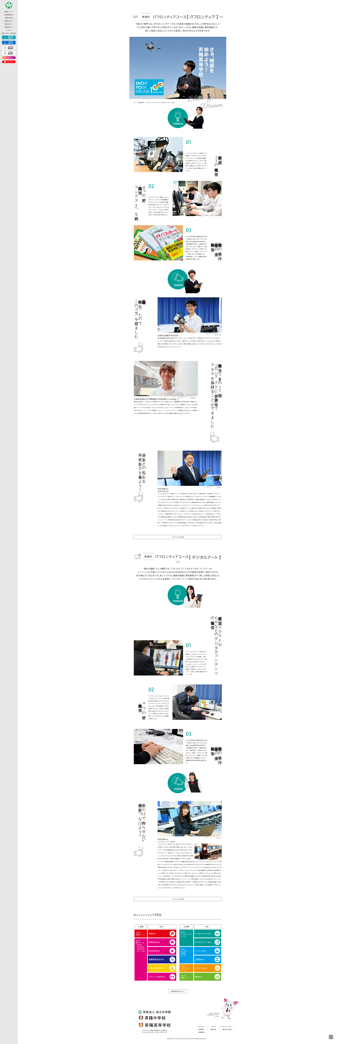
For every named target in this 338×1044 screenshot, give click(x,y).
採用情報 (201, 1029)
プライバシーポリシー (227, 1026)
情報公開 (213, 1029)
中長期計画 (201, 1032)
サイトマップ (201, 1026)
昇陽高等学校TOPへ (178, 991)
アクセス (8, 30)
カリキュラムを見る (178, 537)
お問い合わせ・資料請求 (8, 33)
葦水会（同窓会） (227, 1029)
